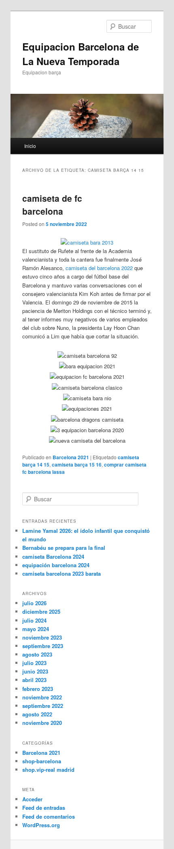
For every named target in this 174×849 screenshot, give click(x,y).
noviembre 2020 (42, 723)
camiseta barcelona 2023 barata (61, 573)
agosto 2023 (37, 654)
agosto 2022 (37, 714)
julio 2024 (34, 620)
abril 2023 (34, 680)
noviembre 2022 (42, 697)
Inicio (30, 145)
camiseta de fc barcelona (52, 204)
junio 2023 (35, 671)
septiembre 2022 (42, 706)
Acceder (32, 799)
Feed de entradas (43, 807)
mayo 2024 (35, 629)
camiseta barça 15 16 (77, 464)
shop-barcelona (41, 761)
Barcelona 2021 (71, 457)
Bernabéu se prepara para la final (63, 547)
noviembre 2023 (42, 637)
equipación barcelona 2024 (55, 565)
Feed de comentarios (48, 816)
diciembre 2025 (41, 611)
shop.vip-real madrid (48, 769)
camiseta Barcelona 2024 (53, 556)
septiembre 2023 (42, 646)
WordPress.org (41, 825)
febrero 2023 (37, 689)
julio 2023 (34, 663)
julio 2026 (34, 603)
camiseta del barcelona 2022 (99, 268)
